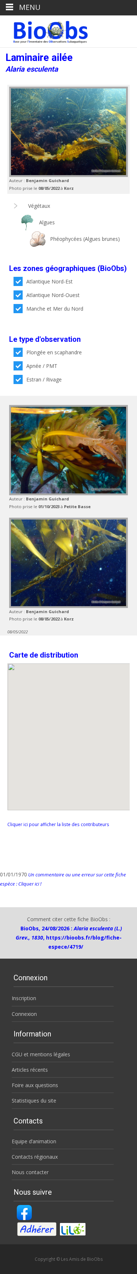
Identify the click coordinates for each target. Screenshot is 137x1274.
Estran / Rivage (44, 379)
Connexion (24, 1013)
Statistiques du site (34, 1100)
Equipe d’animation (34, 1141)
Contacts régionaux (35, 1156)
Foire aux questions (35, 1085)
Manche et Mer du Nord (54, 308)
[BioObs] (44, 30)
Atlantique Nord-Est (49, 281)
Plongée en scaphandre (54, 352)
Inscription (24, 998)
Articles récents (30, 1069)
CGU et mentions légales (41, 1054)
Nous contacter (30, 1172)
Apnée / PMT (41, 365)
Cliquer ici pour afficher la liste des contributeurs (58, 824)
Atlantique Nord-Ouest (53, 295)
